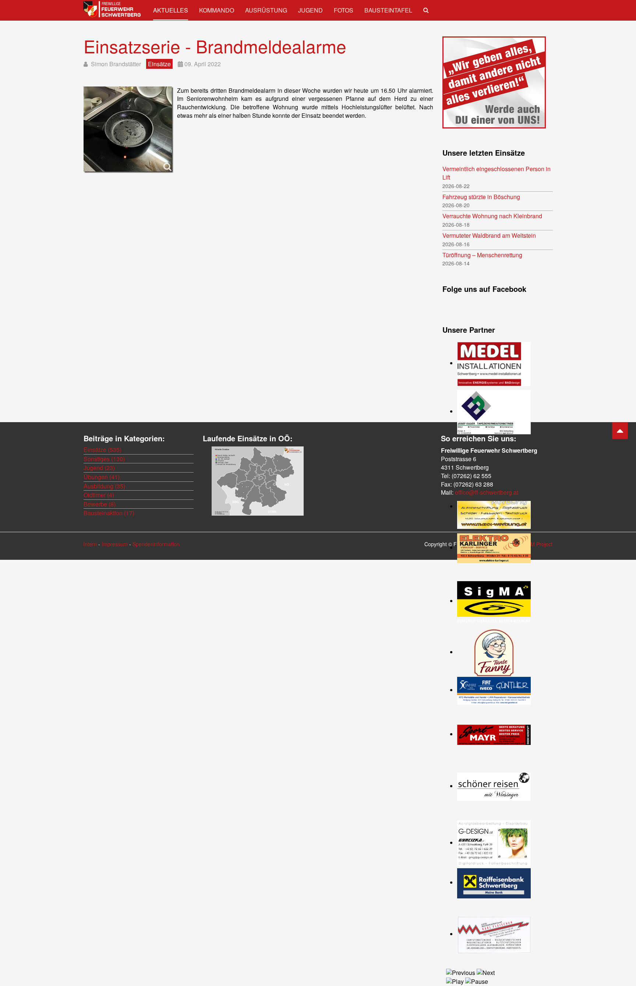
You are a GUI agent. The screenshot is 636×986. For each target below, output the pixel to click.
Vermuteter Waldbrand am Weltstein (489, 236)
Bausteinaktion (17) (109, 513)
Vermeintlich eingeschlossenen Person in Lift (496, 173)
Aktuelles (170, 10)
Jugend (310, 10)
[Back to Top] (620, 430)
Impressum (115, 544)
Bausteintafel (388, 10)
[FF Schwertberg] (112, 9)
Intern (90, 544)
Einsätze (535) (102, 449)
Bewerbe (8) (100, 504)
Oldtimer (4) (99, 495)
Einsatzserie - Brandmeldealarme (215, 46)
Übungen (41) (102, 477)
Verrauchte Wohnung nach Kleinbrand (492, 216)
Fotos (343, 10)
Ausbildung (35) (104, 486)
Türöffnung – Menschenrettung (482, 255)
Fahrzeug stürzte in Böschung (481, 197)
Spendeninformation (156, 544)
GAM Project (537, 544)
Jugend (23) (99, 467)
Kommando (216, 10)
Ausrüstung (266, 10)
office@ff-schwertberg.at (486, 492)
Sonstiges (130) (104, 459)
